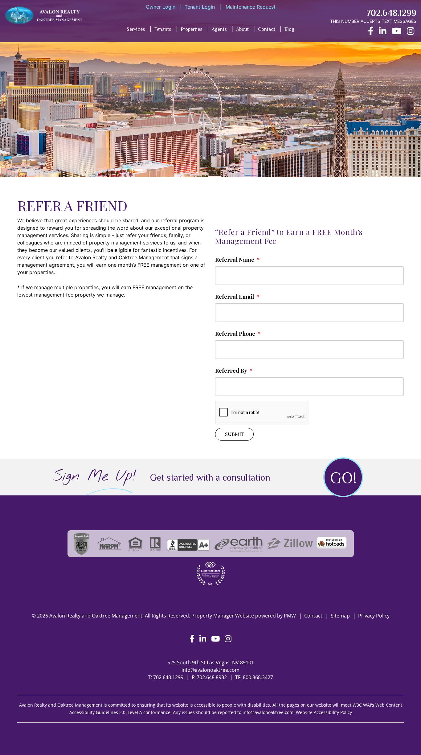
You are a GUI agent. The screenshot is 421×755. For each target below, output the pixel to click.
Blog (289, 29)
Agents (219, 29)
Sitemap (340, 615)
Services (136, 29)
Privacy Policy (374, 615)
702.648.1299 (391, 13)
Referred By (231, 370)
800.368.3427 (258, 677)
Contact (266, 29)
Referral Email (234, 296)
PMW (290, 615)
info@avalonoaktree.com (210, 670)
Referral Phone (235, 333)
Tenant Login (200, 7)
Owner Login (160, 7)
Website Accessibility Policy (324, 712)
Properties (191, 29)
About (242, 29)
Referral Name (234, 259)
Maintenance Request (250, 7)
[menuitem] (159, 30)
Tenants (162, 29)
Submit (234, 434)
